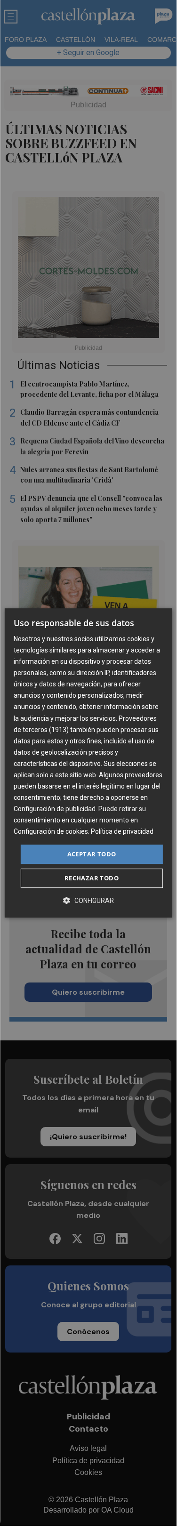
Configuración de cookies (51, 832)
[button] (88, 900)
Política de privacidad (122, 832)
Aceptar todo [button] (91, 854)
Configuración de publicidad (55, 809)
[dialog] (88, 763)
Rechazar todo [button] (91, 878)
